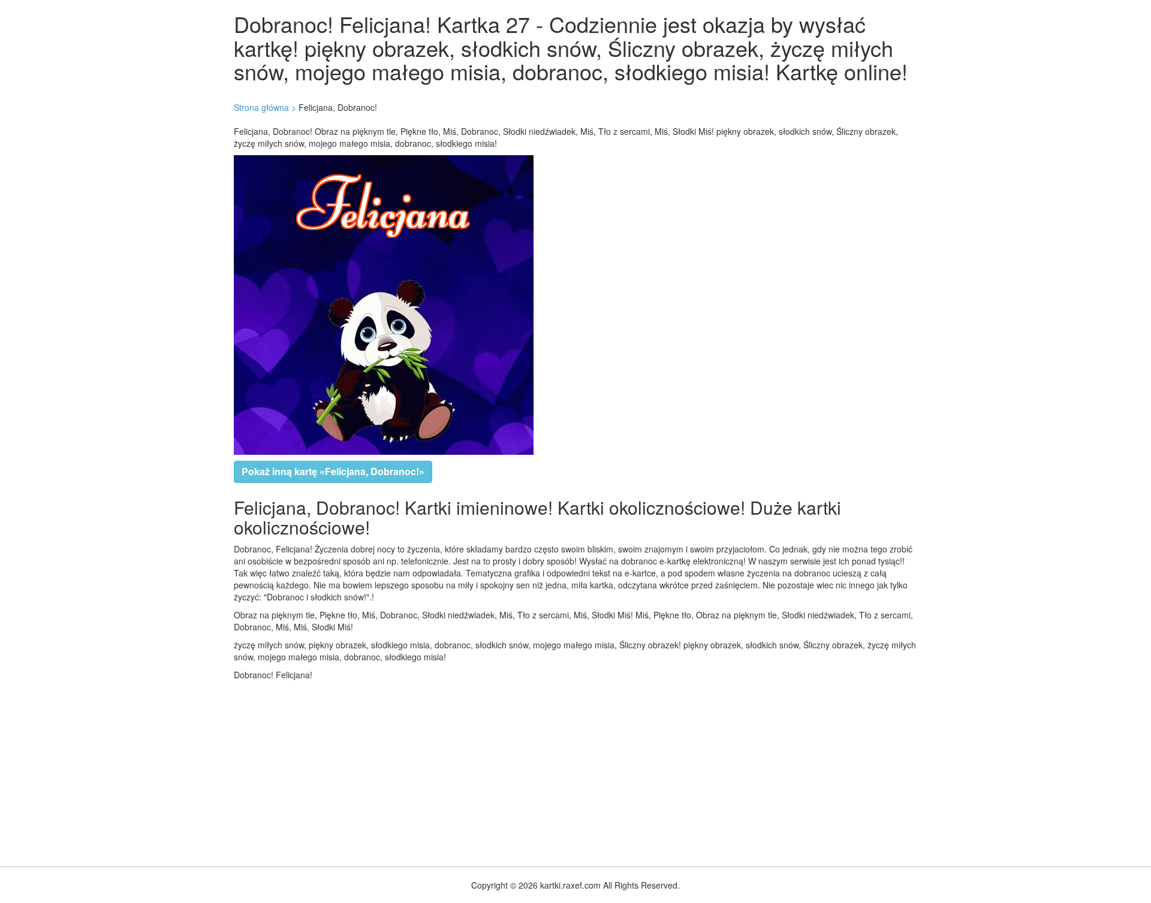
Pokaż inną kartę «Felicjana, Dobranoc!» (333, 471)
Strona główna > (265, 107)
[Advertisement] (359, 770)
